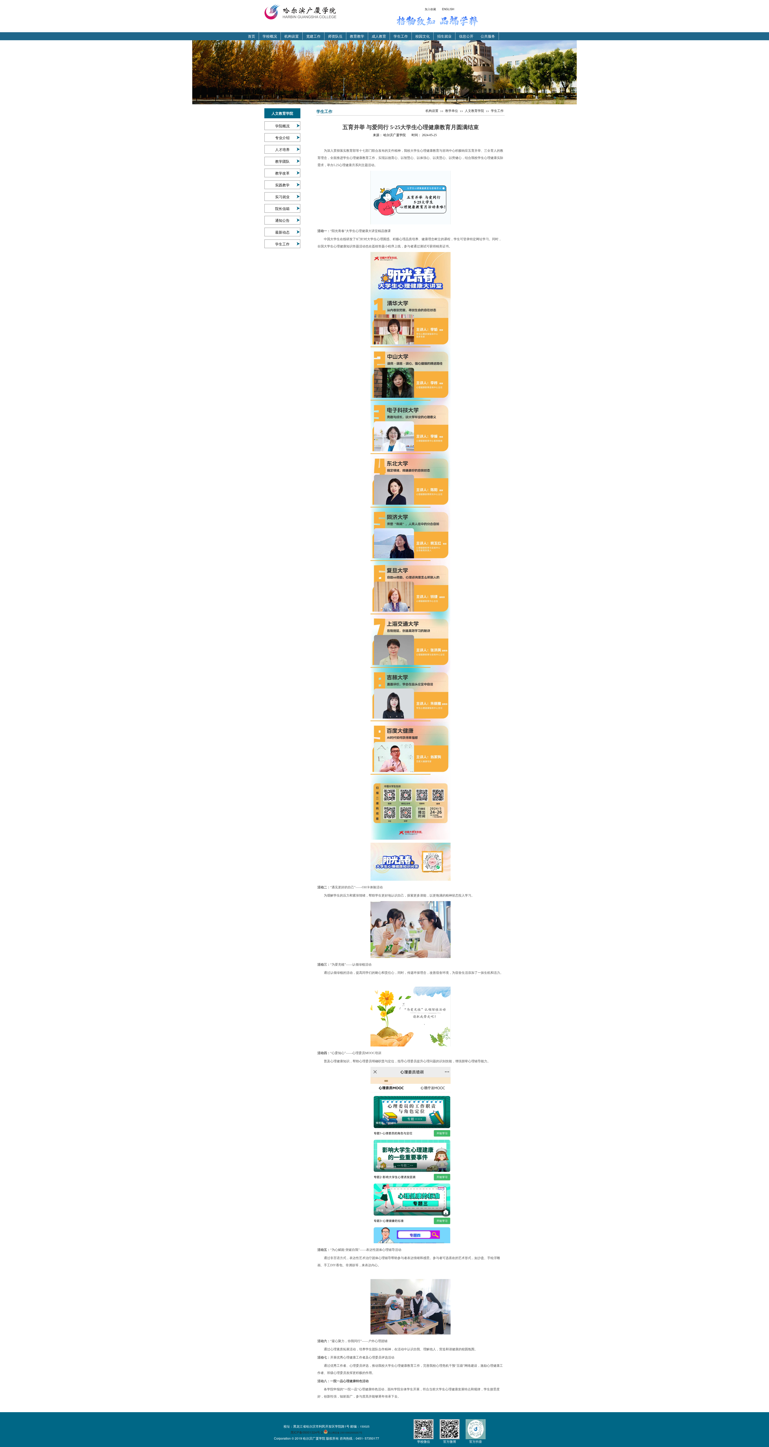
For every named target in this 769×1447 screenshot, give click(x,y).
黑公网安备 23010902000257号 (345, 1432)
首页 (251, 36)
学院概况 (282, 125)
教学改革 (282, 173)
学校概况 (270, 36)
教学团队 (282, 161)
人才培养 (282, 149)
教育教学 (357, 36)
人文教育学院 (474, 110)
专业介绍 (282, 137)
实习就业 (282, 196)
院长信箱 (282, 208)
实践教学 (282, 184)
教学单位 (451, 110)
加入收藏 (430, 9)
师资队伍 (335, 36)
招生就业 (444, 36)
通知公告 (282, 220)
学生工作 (401, 36)
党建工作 (313, 36)
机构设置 (291, 36)
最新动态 (282, 232)
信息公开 (466, 36)
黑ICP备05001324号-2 (307, 1432)
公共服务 (488, 36)
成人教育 (379, 36)
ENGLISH (448, 9)
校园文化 (422, 36)
